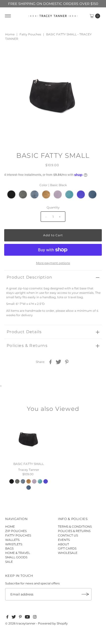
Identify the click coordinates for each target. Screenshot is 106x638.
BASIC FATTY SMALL (28, 464)
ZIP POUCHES (16, 531)
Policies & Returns (27, 345)
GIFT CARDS (67, 548)
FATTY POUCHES (18, 535)
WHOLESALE (67, 553)
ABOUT (63, 544)
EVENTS (64, 540)
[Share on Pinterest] (67, 361)
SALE (9, 562)
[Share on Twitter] (58, 361)
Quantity (53, 207)
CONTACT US (68, 535)
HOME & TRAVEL (17, 553)
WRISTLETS (13, 544)
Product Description (29, 277)
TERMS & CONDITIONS (75, 526)
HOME (10, 526)
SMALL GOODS (16, 557)
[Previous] (12, 54)
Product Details (24, 331)
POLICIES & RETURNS (74, 531)
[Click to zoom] (93, 54)
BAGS (9, 548)
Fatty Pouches (30, 34)
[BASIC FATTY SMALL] (28, 439)
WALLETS (12, 540)
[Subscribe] (85, 594)
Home (10, 34)
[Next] (24, 54)
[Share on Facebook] (50, 361)
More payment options (53, 263)
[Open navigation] (8, 16)
